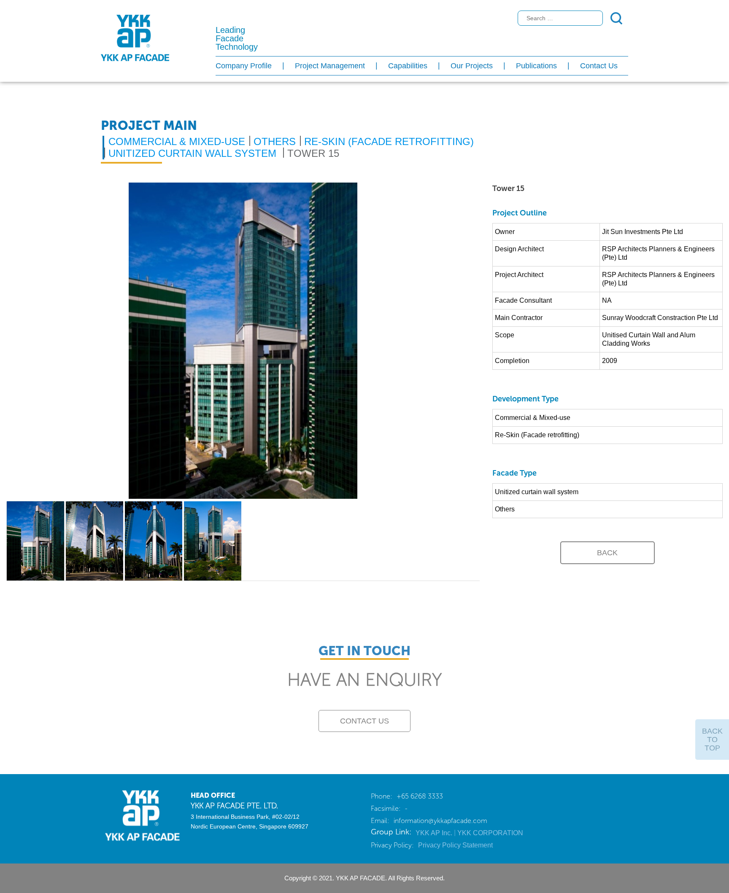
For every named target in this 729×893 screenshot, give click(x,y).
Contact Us (599, 66)
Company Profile (244, 66)
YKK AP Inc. (435, 833)
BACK (607, 553)
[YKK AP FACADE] (139, 815)
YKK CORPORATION (490, 833)
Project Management (330, 66)
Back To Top (712, 739)
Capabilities (407, 66)
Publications (536, 66)
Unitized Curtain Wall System (192, 153)
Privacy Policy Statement (455, 845)
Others (275, 141)
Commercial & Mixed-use (176, 141)
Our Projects (472, 66)
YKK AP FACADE (135, 38)
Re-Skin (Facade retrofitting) (389, 141)
